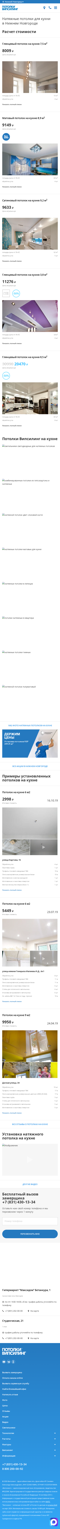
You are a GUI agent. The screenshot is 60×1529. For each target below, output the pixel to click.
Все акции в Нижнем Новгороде (30, 766)
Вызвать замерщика (12, 1372)
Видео (5, 1422)
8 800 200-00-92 (12, 1469)
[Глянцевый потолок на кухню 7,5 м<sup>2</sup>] (30, 77)
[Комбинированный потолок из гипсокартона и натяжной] (30, 495)
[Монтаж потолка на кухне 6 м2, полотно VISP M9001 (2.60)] (29, 823)
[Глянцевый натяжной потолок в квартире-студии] (30, 632)
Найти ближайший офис (14, 1389)
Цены (5, 1405)
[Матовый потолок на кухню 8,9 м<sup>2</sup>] (30, 159)
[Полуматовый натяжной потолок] (30, 701)
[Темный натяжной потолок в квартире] (30, 666)
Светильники (8, 1427)
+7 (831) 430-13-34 (14, 1464)
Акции (5, 1416)
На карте (34, 1311)
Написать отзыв (10, 1394)
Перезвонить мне (30, 1234)
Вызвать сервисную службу (15, 1383)
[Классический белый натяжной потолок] (30, 598)
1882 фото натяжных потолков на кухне (30, 725)
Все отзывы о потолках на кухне (30, 1124)
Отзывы (6, 1411)
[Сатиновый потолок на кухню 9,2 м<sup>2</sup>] (30, 234)
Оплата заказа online (12, 1378)
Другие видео (30, 1184)
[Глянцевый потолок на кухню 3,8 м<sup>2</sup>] (30, 316)
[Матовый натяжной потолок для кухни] (30, 563)
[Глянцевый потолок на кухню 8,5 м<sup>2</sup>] (30, 398)
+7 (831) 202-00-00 (14, 1311)
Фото (4, 1400)
